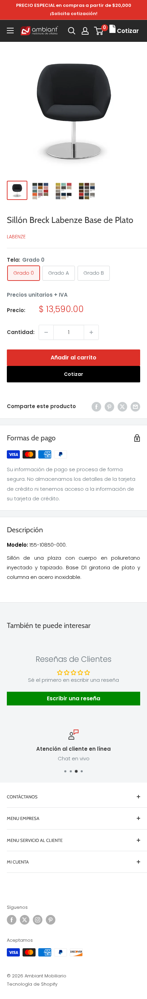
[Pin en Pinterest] (109, 407)
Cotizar (73, 374)
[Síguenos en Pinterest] (50, 920)
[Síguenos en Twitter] (24, 920)
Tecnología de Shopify (32, 984)
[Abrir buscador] (72, 31)
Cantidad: (21, 332)
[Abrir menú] (10, 30)
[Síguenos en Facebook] (11, 920)
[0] (99, 31)
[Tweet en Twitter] (122, 407)
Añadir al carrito (73, 357)
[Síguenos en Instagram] (37, 920)
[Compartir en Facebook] (96, 407)
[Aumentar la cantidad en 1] (91, 332)
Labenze (16, 236)
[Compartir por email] (135, 407)
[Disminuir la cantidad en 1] (46, 332)
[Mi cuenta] (85, 31)
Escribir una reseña (73, 698)
